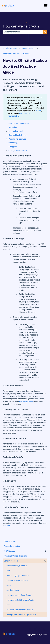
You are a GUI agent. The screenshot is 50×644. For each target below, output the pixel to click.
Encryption (12, 147)
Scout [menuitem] (9, 585)
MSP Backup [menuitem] (9, 551)
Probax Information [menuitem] (12, 546)
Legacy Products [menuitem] (11, 561)
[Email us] (45, 629)
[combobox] (23, 32)
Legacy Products (28, 48)
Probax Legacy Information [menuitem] (18, 576)
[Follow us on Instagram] (35, 629)
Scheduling (13, 143)
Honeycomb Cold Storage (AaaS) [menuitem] (20, 600)
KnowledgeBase (14, 116)
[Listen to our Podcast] (40, 629)
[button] (45, 551)
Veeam (38, 111)
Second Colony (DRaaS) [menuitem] (17, 566)
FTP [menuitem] (8, 605)
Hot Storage (24, 113)
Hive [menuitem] (8, 571)
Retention (12, 127)
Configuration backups (17, 150)
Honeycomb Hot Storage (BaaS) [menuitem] (21, 615)
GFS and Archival (15, 131)
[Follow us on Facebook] (25, 629)
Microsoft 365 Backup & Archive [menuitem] (20, 610)
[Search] (45, 32)
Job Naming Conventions (18, 123)
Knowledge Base (10, 48)
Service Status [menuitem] (10, 541)
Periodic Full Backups (17, 139)
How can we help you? (21, 26)
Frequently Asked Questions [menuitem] (15, 556)
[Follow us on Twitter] (30, 629)
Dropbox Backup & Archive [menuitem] (17, 580)
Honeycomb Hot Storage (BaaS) (16, 53)
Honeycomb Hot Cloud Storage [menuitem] (20, 595)
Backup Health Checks (17, 135)
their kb (7, 526)
